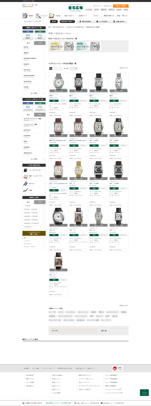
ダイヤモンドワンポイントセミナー (89, 386)
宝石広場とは (30, 386)
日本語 (126, 9)
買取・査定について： (83, 403)
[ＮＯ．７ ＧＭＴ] (98, 170)
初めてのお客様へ (57, 375)
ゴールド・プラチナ (30, 246)
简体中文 (111, 9)
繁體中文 (103, 9)
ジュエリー (27, 241)
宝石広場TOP (30, 375)
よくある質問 (56, 393)
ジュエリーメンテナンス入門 (114, 393)
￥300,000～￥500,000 (31, 220)
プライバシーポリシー (48, 368)
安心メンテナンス (84, 382)
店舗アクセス (30, 379)
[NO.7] (78, 82)
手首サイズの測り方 (85, 389)
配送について (56, 382)
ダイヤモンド (28, 243)
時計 (25, 238)
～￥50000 (27, 206)
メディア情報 (30, 382)
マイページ (98, 6)
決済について (56, 379)
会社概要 (26, 368)
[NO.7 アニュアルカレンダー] (58, 127)
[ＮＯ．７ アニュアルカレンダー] (58, 170)
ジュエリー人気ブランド (86, 379)
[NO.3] (119, 82)
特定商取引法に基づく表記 (64, 368)
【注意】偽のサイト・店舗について (85, 368)
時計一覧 (103, 330)
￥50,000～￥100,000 (30, 209)
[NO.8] (58, 82)
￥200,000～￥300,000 (31, 216)
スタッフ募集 (35, 368)
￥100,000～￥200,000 (31, 213)
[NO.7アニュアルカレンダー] (78, 127)
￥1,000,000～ (28, 227)
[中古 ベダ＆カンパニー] (88, 46)
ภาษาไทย (89, 9)
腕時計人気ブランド (85, 375)
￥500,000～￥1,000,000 (31, 223)
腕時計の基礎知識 (110, 386)
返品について (56, 386)
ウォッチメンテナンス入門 (113, 389)
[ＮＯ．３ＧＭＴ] (99, 127)
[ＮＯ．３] (78, 170)
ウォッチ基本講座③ (111, 382)
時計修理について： (109, 403)
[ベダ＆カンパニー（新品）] (62, 46)
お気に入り (108, 6)
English (119, 9)
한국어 (96, 9)
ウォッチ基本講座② (111, 379)
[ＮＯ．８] (58, 216)
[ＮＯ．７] (78, 216)
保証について (56, 389)
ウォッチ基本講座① (111, 375)
